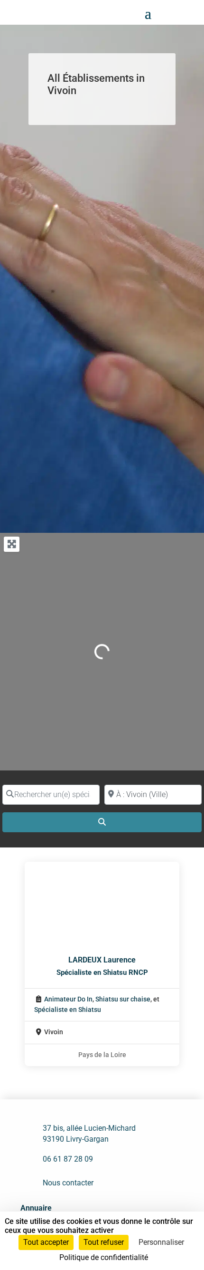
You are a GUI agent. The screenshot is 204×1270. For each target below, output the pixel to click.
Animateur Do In (68, 999)
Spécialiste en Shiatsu (67, 1010)
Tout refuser (103, 1242)
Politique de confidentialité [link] (103, 1257)
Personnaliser (161, 1242)
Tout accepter (46, 1242)
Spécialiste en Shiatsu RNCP (102, 972)
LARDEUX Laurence (102, 959)
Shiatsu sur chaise (122, 999)
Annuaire (36, 1207)
